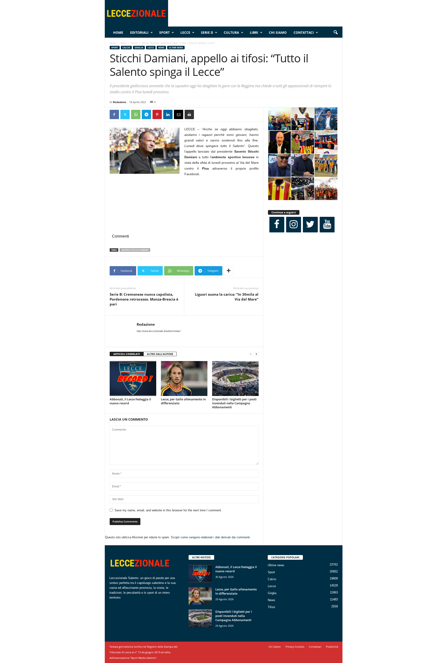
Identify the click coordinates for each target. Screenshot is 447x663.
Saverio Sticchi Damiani (135, 249)
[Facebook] (114, 114)
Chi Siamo (278, 32)
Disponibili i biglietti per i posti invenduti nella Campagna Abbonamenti (234, 403)
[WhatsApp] (135, 114)
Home (118, 32)
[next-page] (256, 354)
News (161, 47)
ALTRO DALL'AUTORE (160, 354)
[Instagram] (293, 224)
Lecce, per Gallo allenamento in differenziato (183, 401)
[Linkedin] (168, 114)
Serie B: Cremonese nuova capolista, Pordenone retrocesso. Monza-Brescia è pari (144, 299)
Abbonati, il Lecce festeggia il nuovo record (130, 401)
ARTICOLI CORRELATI (126, 354)
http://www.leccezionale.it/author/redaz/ (159, 331)
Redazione (119, 102)
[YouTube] (327, 224)
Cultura (231, 32)
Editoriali (139, 32)
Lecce (185, 32)
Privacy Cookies (294, 646)
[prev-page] (250, 354)
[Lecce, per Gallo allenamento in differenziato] (184, 378)
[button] (335, 32)
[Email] (178, 114)
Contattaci (304, 32)
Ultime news (176, 47)
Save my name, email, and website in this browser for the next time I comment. (168, 510)
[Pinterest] (157, 114)
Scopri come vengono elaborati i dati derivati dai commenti (210, 537)
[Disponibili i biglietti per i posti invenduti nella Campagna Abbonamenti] (235, 378)
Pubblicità (332, 646)
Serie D (207, 32)
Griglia (139, 47)
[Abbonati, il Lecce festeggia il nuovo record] (133, 378)
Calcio (134, 42)
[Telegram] (146, 114)
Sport (164, 32)
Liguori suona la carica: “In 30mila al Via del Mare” (226, 296)
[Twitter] (125, 114)
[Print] (189, 114)
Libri (254, 32)
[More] (229, 270)
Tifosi (271, 607)
